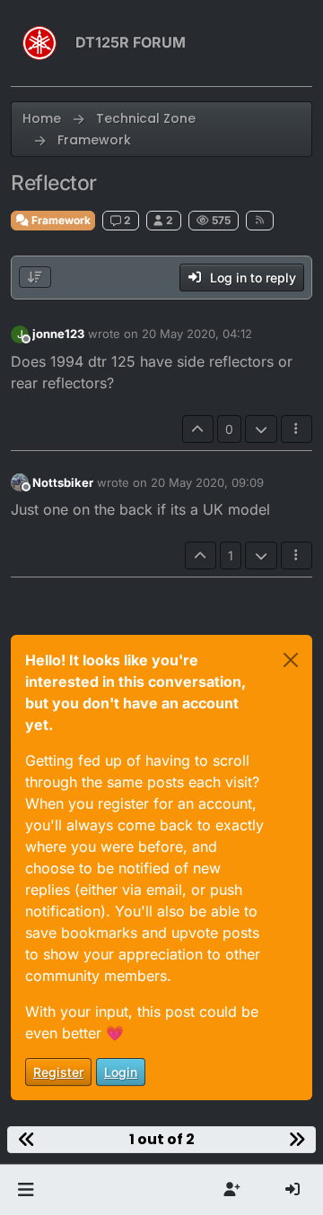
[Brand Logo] (39, 43)
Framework (60, 220)
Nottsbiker (62, 482)
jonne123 (58, 333)
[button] (25, 1190)
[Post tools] (297, 429)
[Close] (290, 660)
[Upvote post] (198, 429)
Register (58, 1072)
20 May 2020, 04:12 (197, 333)
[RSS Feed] (260, 220)
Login (120, 1072)
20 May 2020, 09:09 (207, 482)
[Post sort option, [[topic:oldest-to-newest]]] (35, 277)
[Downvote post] (261, 429)
